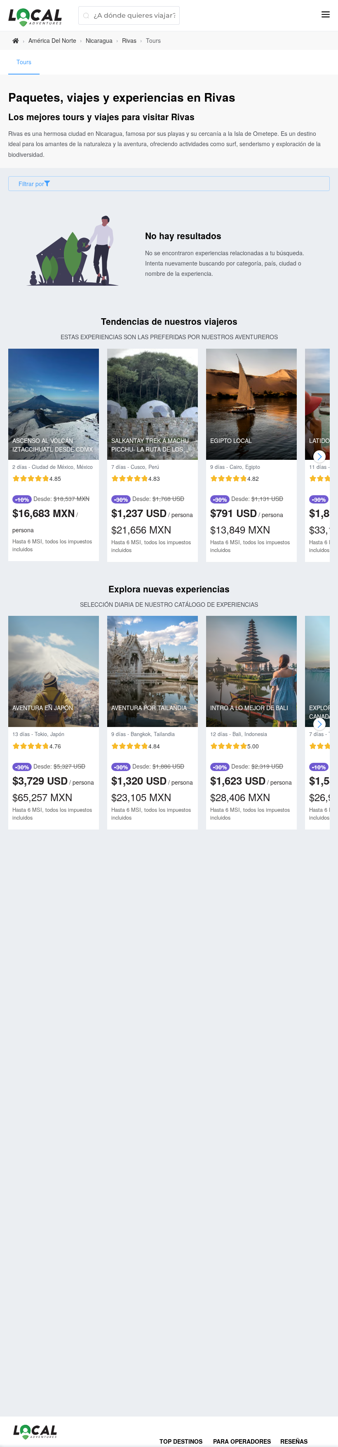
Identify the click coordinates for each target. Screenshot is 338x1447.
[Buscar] (86, 15)
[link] (15, 40)
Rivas (129, 40)
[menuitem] (24, 62)
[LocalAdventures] (39, 17)
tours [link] (153, 40)
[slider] (36, 478)
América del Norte (52, 40)
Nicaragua (99, 40)
